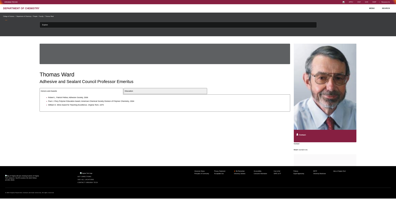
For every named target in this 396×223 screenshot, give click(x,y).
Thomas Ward (49, 16)
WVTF (315, 171)
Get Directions (85, 176)
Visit (359, 2)
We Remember (240, 171)
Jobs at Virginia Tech (339, 171)
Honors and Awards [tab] (49, 91)
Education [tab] (129, 91)
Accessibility (257, 171)
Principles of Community (201, 173)
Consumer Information (260, 173)
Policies (295, 171)
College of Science (9, 16)
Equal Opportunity (298, 173)
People (35, 16)
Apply (351, 2)
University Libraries (239, 173)
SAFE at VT (277, 173)
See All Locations (86, 179)
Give (366, 2)
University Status (199, 171)
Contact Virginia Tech (88, 182)
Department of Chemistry (24, 16)
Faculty (42, 16)
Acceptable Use (219, 173)
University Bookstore (319, 173)
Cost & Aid (277, 171)
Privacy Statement (219, 171)
